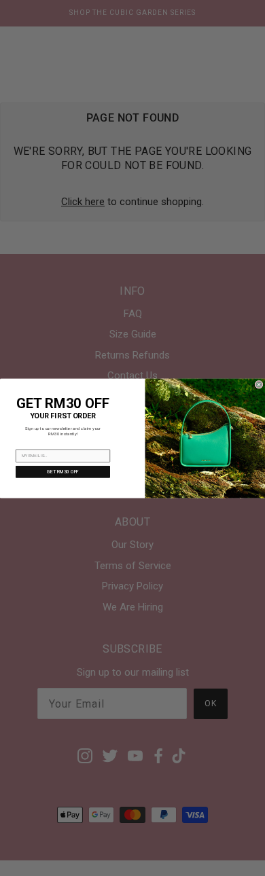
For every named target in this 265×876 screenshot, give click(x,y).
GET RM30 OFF (63, 471)
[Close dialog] (258, 384)
